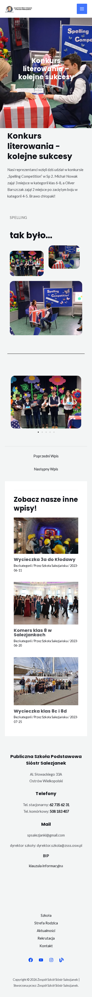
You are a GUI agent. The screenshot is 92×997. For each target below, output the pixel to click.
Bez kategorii (23, 566)
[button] (16, 402)
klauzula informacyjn (45, 866)
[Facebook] (30, 960)
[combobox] (46, 182)
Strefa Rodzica (46, 923)
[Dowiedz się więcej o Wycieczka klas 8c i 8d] (46, 681)
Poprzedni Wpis (46, 456)
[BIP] (61, 960)
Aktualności (46, 931)
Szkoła (46, 915)
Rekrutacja (46, 938)
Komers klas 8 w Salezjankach (33, 632)
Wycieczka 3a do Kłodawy (45, 559)
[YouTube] (41, 960)
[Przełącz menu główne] (82, 9)
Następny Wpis (46, 469)
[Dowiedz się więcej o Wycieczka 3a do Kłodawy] (46, 535)
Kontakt (46, 946)
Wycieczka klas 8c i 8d (40, 711)
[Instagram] (51, 960)
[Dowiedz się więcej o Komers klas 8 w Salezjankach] (46, 603)
